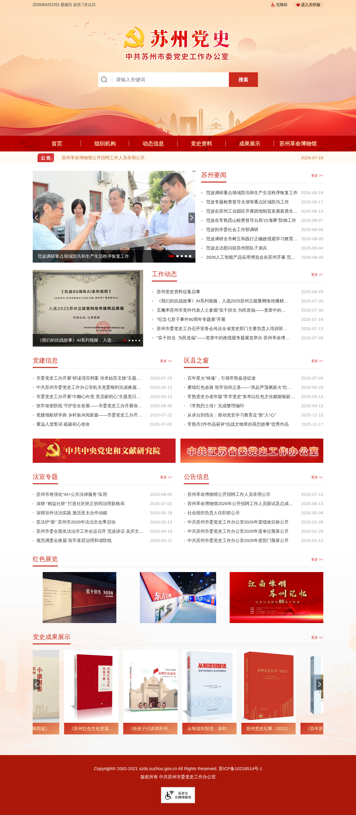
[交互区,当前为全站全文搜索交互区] (178, 79)
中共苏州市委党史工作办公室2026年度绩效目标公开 (238, 522)
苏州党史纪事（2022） (237, 728)
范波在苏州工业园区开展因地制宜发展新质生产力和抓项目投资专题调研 (252, 212)
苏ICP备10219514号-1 (240, 768)
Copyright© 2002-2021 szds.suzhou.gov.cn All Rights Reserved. (178, 768)
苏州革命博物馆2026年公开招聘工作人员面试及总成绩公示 (119, 157)
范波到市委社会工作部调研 (232, 229)
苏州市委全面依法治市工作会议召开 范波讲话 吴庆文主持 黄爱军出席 (90, 531)
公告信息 (196, 476)
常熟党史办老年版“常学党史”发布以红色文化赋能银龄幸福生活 (241, 396)
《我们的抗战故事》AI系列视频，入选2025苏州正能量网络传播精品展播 (222, 302)
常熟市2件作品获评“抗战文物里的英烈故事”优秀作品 (238, 424)
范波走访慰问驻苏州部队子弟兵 (236, 248)
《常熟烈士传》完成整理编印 (215, 405)
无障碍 (281, 5)
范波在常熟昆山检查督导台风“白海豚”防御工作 (83, 256)
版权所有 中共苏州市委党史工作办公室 (178, 776)
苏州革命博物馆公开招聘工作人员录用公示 (228, 494)
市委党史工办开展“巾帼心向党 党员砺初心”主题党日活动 (90, 396)
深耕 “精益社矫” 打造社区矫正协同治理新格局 (80, 503)
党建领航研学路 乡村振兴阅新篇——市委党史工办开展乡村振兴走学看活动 (90, 415)
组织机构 (105, 144)
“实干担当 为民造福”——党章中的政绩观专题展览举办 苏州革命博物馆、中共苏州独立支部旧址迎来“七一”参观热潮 (223, 338)
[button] (191, 217)
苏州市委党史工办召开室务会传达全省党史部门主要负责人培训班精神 (222, 329)
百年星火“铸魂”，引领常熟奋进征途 (221, 378)
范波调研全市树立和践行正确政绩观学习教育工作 (252, 239)
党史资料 (201, 144)
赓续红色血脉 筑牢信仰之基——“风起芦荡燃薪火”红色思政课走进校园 (241, 387)
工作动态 (164, 274)
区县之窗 (196, 360)
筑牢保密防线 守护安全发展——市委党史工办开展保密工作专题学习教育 (90, 405)
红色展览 (45, 559)
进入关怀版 (310, 5)
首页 (57, 144)
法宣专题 (45, 476)
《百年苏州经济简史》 (296, 728)
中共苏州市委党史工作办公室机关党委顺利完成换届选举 (90, 387)
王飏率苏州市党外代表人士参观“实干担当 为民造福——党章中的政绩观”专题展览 (221, 311)
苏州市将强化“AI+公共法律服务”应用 (71, 494)
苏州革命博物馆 (298, 144)
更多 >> (317, 175)
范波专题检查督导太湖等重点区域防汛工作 (247, 202)
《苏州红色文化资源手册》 (60, 730)
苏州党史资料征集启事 (178, 291)
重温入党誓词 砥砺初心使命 (63, 424)
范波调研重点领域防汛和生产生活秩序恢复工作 (252, 192)
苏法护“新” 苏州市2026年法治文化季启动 (76, 522)
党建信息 (45, 360)
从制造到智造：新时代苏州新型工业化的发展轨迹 (178, 730)
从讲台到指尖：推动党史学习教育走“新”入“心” (231, 415)
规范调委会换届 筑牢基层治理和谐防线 (74, 540)
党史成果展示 (51, 636)
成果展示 (249, 144)
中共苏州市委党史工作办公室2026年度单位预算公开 (238, 531)
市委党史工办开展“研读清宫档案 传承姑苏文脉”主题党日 (90, 378)
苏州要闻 (213, 175)
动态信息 (153, 144)
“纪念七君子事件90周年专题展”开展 (72, 340)
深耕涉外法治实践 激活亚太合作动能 (71, 512)
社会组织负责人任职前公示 (213, 512)
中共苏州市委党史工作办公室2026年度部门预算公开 (238, 540)
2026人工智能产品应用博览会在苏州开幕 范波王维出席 (250, 258)
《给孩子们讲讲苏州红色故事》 (119, 730)
